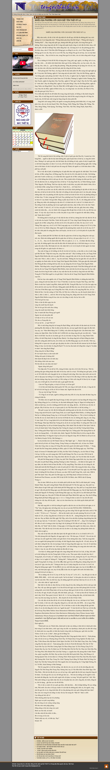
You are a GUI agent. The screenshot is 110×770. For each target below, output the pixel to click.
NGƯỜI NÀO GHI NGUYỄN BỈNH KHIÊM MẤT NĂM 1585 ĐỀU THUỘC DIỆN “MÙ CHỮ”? (56, 745)
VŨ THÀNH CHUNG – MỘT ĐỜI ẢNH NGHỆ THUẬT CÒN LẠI (50, 746)
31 (17, 145)
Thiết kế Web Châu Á (93, 768)
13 (25, 138)
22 (31, 140)
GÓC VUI (18, 38)
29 (31, 142)
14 (28, 138)
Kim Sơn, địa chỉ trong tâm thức (20, 78)
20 (25, 140)
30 (14, 145)
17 (17, 140)
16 (14, 140)
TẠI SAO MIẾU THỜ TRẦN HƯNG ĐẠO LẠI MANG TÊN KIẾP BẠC (51, 752)
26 (22, 142)
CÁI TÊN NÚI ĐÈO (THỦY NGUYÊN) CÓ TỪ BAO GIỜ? (49, 756)
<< (14, 130)
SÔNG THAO (16, 85)
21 (28, 140)
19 (22, 140)
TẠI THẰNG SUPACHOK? (18, 82)
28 (28, 142)
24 (17, 142)
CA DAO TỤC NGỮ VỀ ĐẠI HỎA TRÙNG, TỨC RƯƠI (48, 743)
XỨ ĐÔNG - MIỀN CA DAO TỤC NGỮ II (45, 741)
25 (19, 142)
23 (14, 142)
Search (30, 49)
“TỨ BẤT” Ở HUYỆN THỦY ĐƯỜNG (44, 748)
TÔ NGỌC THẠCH (21, 24)
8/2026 (22, 130)
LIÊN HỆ (18, 41)
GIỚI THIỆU (19, 21)
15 (31, 138)
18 (19, 140)
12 (22, 138)
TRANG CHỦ (20, 19)
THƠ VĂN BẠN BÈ (21, 30)
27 (25, 142)
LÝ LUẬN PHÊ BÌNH (22, 32)
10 (17, 138)
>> (30, 130)
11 (19, 138)
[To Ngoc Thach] (23, 96)
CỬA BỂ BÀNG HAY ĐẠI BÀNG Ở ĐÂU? (45, 754)
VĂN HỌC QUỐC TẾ (22, 35)
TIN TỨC (18, 27)
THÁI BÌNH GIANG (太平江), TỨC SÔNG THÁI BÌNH (49, 758)
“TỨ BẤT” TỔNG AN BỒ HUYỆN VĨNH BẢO (46, 750)
